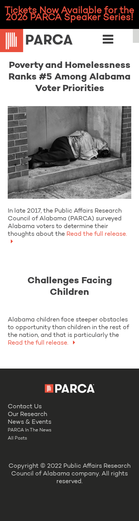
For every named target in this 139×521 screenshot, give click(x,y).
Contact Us (25, 407)
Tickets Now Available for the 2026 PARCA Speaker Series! (69, 14)
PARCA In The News (29, 430)
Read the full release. (39, 343)
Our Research (27, 414)
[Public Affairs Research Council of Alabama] (69, 41)
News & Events (29, 422)
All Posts (17, 438)
